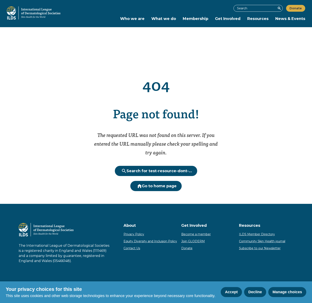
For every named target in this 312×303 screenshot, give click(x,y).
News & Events (290, 18)
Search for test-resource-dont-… (159, 171)
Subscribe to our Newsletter (260, 248)
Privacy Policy (134, 234)
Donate (296, 8)
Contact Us (132, 248)
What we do (163, 18)
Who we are (132, 18)
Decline (255, 292)
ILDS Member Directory (257, 234)
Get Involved (227, 18)
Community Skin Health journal (262, 241)
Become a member (196, 234)
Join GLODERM (193, 241)
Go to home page (159, 186)
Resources (257, 18)
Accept (231, 292)
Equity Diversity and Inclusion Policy (150, 241)
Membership (195, 18)
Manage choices (287, 292)
